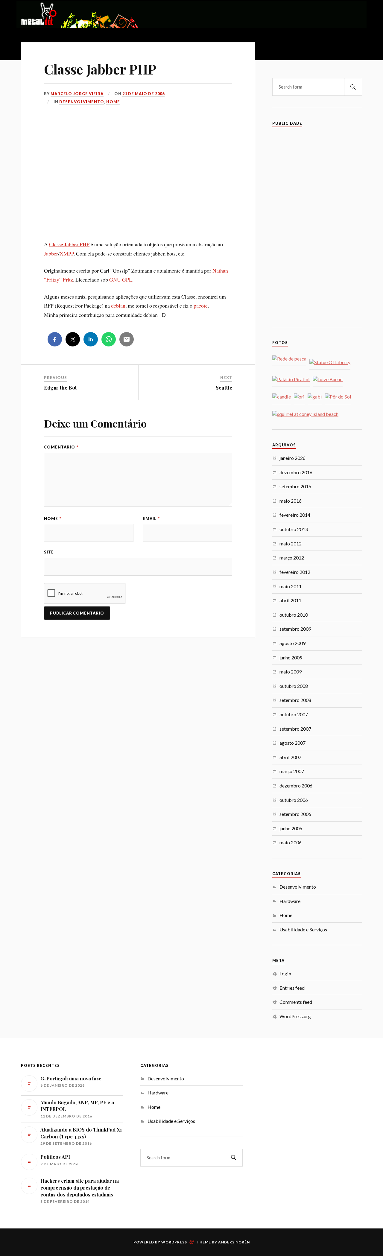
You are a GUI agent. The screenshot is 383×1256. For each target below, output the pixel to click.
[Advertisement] (138, 181)
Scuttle (224, 387)
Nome (52, 518)
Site (49, 552)
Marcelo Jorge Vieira (77, 93)
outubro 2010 (293, 615)
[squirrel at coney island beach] (305, 414)
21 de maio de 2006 (143, 93)
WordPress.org (295, 1016)
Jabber (51, 253)
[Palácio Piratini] (291, 379)
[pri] (299, 396)
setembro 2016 (295, 486)
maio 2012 (290, 543)
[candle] (281, 396)
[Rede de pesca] (289, 358)
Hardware (289, 901)
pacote (201, 305)
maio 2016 (290, 501)
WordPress (174, 1242)
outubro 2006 (293, 800)
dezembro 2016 (295, 472)
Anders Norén (234, 1242)
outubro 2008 (293, 686)
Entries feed (292, 988)
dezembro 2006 (295, 785)
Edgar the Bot (60, 387)
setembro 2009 (295, 629)
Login (285, 973)
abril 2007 (290, 757)
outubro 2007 (293, 714)
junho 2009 (290, 657)
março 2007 (291, 771)
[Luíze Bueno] (328, 379)
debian (118, 305)
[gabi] (315, 396)
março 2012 (291, 557)
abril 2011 (290, 600)
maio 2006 (290, 842)
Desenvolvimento (81, 101)
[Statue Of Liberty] (329, 362)
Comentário (61, 447)
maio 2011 (290, 586)
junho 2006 (290, 828)
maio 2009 (290, 671)
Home (113, 101)
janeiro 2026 (292, 458)
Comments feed (295, 1002)
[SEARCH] (353, 87)
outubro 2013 (293, 529)
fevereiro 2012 (294, 572)
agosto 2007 (292, 743)
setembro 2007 (295, 729)
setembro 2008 (295, 700)
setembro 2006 (295, 814)
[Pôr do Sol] (338, 396)
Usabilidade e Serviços (303, 929)
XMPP (67, 253)
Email (151, 518)
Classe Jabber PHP (100, 69)
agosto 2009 (292, 643)
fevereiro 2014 (294, 515)
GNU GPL (120, 279)
